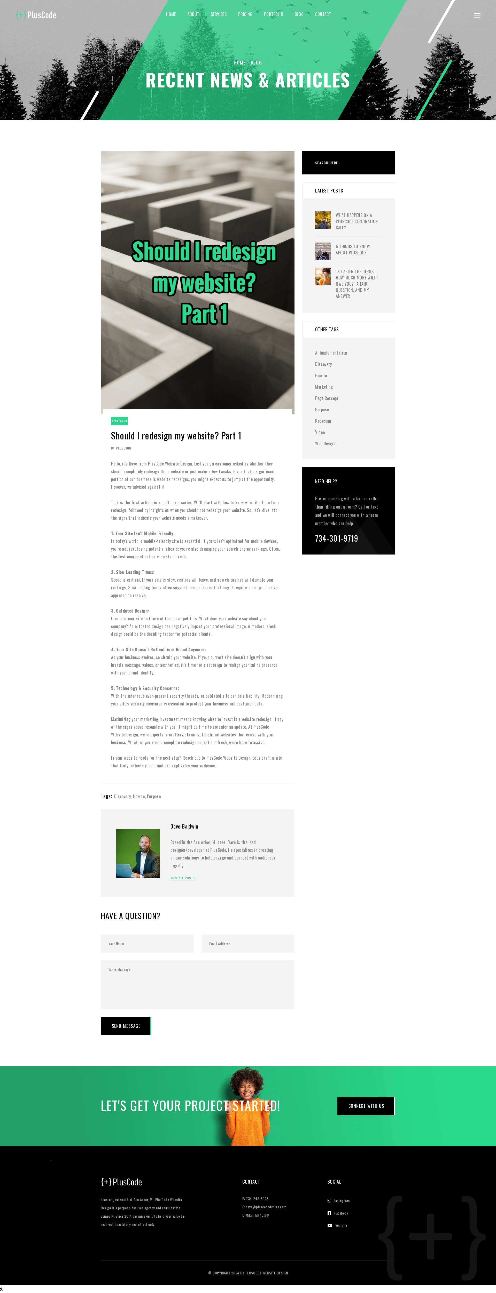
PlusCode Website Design (266, 1272)
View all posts (183, 878)
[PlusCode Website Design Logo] (121, 1186)
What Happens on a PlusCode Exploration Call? (357, 221)
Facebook (341, 1213)
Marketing (324, 387)
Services (219, 14)
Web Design (325, 443)
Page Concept (327, 398)
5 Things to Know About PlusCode (353, 249)
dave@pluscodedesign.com (266, 1206)
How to (139, 796)
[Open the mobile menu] (477, 15)
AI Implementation (331, 353)
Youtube (341, 1225)
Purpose (154, 796)
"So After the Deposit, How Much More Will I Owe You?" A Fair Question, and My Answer (357, 283)
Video (320, 432)
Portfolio (273, 14)
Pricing (245, 14)
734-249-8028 (257, 1198)
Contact (323, 14)
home (171, 14)
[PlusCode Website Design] (36, 14)
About (193, 14)
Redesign (323, 421)
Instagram (342, 1200)
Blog (299, 14)
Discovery (122, 796)
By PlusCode (121, 448)
